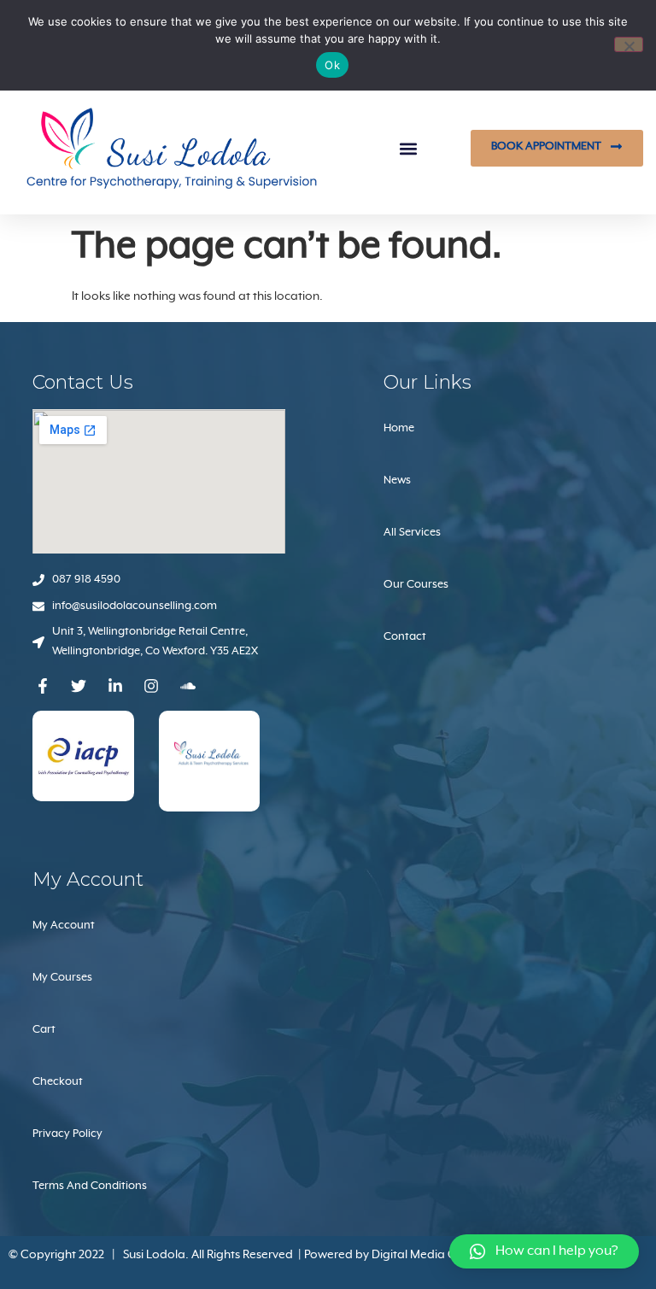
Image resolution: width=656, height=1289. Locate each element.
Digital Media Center (428, 1255)
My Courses (62, 977)
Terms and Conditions (89, 1186)
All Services (412, 532)
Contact (405, 636)
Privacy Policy (67, 1134)
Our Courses (416, 584)
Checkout (57, 1081)
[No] (628, 44)
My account (63, 925)
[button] (409, 148)
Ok (332, 65)
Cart (44, 1029)
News (397, 480)
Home (399, 428)
